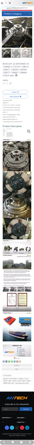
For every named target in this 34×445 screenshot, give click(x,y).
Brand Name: (7, 117)
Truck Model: (6, 122)
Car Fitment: (6, 107)
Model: (5, 103)
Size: (4, 112)
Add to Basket (14, 97)
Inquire (14, 92)
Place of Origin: (7, 114)
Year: (4, 100)
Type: (4, 110)
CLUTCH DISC (7, 375)
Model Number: (7, 119)
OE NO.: (5, 105)
